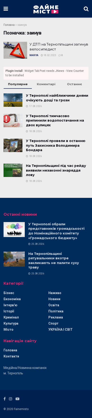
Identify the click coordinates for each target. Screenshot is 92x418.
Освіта (53, 305)
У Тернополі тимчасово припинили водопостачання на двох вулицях (55, 120)
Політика (55, 311)
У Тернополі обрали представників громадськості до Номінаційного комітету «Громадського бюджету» (56, 231)
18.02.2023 (49, 55)
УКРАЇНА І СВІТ (60, 329)
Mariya (33, 55)
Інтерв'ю (10, 305)
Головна (9, 25)
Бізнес (9, 293)
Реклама (55, 317)
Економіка (12, 299)
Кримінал (11, 317)
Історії (9, 311)
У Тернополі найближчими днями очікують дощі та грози (57, 97)
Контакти (11, 356)
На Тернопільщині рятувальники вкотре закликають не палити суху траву (53, 261)
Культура (11, 323)
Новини (54, 299)
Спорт (53, 323)
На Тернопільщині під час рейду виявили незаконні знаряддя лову (56, 170)
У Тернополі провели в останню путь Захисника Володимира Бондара (55, 145)
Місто (8, 329)
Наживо (54, 293)
